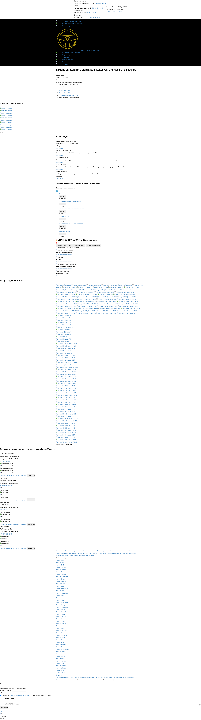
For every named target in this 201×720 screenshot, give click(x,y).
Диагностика (78, 551)
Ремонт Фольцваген (62, 649)
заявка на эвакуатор (93, 245)
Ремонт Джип (60, 584)
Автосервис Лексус (65, 90)
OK (1, 711)
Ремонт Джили (61, 581)
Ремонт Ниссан (61, 614)
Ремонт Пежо (60, 621)
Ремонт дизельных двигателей (72, 21)
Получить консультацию (114, 11)
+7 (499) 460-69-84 (100, 3)
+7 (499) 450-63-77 (94, 17)
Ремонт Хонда (60, 656)
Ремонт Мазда (60, 605)
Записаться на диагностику (97, 677)
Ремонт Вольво (61, 569)
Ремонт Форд (60, 651)
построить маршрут (6, 475)
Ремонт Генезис (61, 574)
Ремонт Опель (60, 619)
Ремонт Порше (61, 623)
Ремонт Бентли (61, 567)
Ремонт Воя (60, 572)
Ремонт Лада (60, 600)
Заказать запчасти (82, 677)
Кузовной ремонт (67, 59)
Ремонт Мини (60, 609)
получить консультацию (76, 245)
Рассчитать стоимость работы (66, 677)
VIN (1, 693)
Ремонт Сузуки (61, 640)
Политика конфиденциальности (66, 680)
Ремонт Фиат (60, 647)
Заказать (62, 196)
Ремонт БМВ (60, 565)
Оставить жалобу (128, 677)
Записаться (59, 148)
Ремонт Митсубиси (62, 612)
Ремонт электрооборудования (72, 23)
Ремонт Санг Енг (61, 630)
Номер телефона (5, 690)
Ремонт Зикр (60, 586)
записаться (31, 475)
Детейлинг (65, 57)
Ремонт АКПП (66, 64)
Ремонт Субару (61, 637)
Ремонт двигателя (68, 19)
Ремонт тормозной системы (71, 52)
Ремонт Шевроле (61, 665)
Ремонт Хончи (60, 658)
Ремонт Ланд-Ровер (62, 602)
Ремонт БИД (60, 562)
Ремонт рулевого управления (89, 50)
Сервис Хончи (60, 675)
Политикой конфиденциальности (20, 695)
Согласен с (16, 695)
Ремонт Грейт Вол (62, 576)
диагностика (61, 245)
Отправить (4, 707)
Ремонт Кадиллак (62, 593)
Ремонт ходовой (67, 26)
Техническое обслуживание (65, 551)
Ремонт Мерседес (62, 607)
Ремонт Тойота (61, 644)
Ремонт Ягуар (60, 670)
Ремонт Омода (61, 616)
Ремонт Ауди (60, 560)
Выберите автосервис (7, 688)
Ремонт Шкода (61, 668)
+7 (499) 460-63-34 (97, 8)
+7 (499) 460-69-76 (92, 12)
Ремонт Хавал (60, 654)
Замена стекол (67, 62)
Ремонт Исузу (60, 591)
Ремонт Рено (60, 626)
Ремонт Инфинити (62, 588)
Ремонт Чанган (61, 661)
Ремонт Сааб (60, 628)
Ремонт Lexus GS (64, 93)
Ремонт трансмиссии (90, 551)
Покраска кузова (67, 55)
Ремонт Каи (60, 595)
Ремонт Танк (60, 642)
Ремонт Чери (60, 663)
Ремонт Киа (60, 598)
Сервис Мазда (60, 673)
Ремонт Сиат (60, 633)
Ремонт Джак (60, 579)
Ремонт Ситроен (61, 635)
